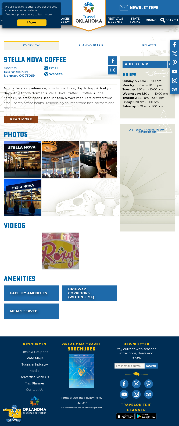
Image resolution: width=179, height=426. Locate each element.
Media (35, 371)
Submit (151, 365)
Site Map (81, 403)
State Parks (135, 20)
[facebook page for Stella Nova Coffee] (112, 60)
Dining (151, 20)
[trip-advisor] (174, 89)
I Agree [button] (31, 22)
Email (53, 68)
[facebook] (174, 44)
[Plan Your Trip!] (13, 413)
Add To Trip (136, 64)
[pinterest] (174, 62)
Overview (31, 45)
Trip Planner (34, 383)
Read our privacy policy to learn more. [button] (28, 14)
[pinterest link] (148, 383)
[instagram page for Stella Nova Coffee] (112, 70)
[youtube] (174, 71)
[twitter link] (136, 383)
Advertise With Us (35, 377)
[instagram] (174, 80)
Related (149, 45)
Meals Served (24, 311)
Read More (21, 119)
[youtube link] (124, 394)
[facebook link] (124, 383)
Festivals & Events (115, 20)
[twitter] (174, 53)
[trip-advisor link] (148, 394)
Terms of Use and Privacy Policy (81, 397)
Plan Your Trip (90, 45)
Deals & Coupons (34, 352)
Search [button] (172, 20)
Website (56, 74)
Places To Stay (64, 20)
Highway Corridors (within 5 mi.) (81, 293)
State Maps (35, 358)
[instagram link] (136, 394)
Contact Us (34, 390)
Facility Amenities (28, 293)
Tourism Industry (35, 364)
